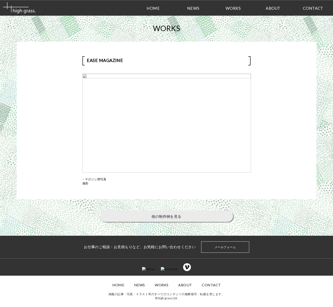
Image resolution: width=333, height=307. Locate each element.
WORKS (161, 285)
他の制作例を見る (166, 216)
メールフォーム (225, 247)
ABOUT (185, 285)
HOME (118, 285)
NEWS (139, 285)
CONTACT (211, 285)
